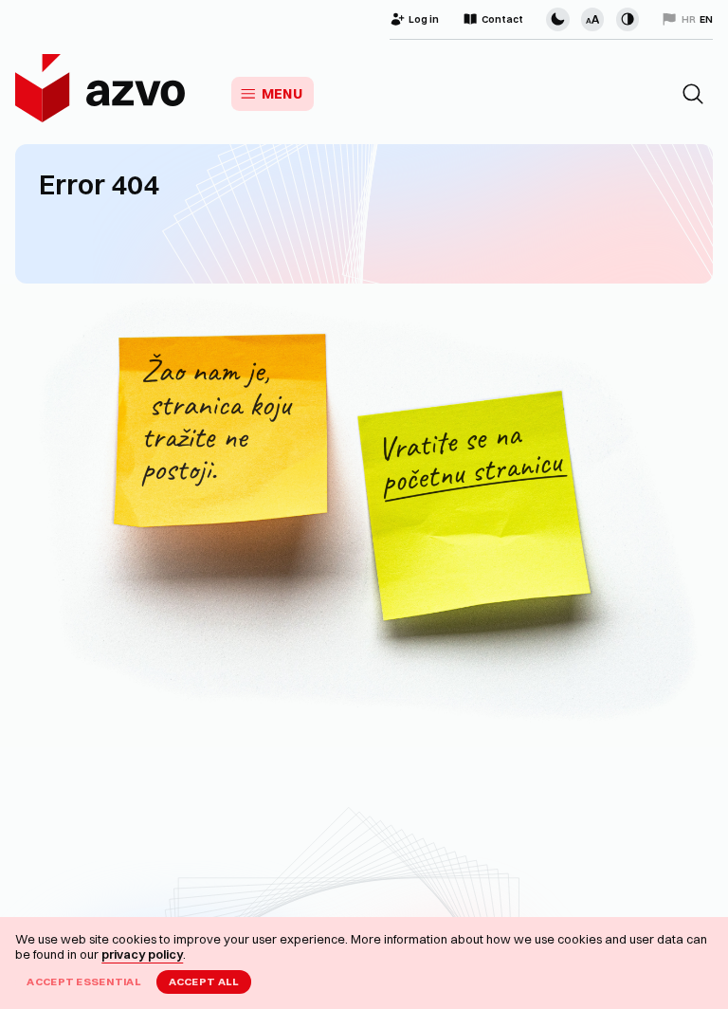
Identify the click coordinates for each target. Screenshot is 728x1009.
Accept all (204, 981)
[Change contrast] (627, 19)
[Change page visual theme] (557, 19)
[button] (693, 94)
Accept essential (84, 981)
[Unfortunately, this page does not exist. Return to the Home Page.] (364, 515)
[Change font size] (592, 19)
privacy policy (142, 954)
